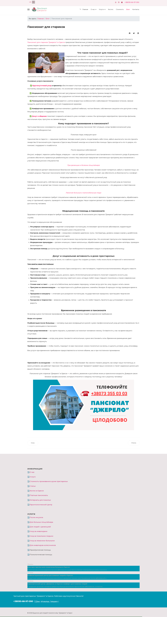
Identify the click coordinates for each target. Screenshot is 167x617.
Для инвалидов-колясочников (43, 545)
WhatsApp (45, 601)
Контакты (135, 9)
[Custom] (122, 2)
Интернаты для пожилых (40, 500)
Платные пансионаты (39, 495)
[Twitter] (133, 33)
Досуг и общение (39, 116)
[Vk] (119, 2)
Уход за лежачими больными (42, 541)
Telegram (54, 601)
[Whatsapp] (115, 2)
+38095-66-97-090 (132, 2)
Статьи (33, 486)
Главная (85, 9)
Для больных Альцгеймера (41, 522)
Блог (128, 9)
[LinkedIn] (138, 33)
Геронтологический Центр (41, 505)
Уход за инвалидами (38, 531)
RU (33, 2)
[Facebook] (129, 33)
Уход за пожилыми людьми (41, 536)
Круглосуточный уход (42, 86)
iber (38, 601)
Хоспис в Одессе (37, 491)
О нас (93, 9)
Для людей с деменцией (40, 527)
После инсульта (36, 517)
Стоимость (120, 9)
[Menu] (28, 9)
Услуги (101, 9)
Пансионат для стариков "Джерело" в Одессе (46, 42)
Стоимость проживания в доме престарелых (49, 481)
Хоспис (110, 9)
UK (30, 2)
